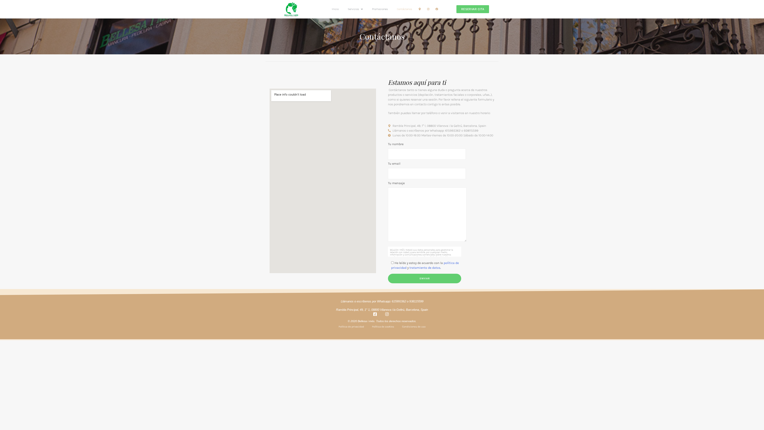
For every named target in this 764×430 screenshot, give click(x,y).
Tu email (394, 163)
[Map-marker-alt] (419, 9)
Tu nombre (395, 144)
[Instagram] (428, 9)
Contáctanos (404, 9)
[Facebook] (436, 9)
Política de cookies (383, 326)
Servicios (353, 9)
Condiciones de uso (414, 326)
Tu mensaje (396, 183)
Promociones (380, 9)
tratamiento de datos (424, 268)
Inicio (335, 9)
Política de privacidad (351, 326)
